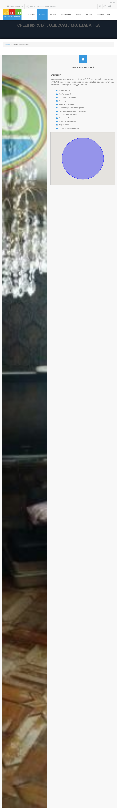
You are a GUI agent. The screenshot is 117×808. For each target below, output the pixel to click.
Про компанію (66, 14)
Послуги (53, 14)
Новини (78, 14)
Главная (7, 44)
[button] (30, 442)
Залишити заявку (103, 14)
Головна (31, 14)
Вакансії (89, 14)
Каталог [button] (42, 14)
